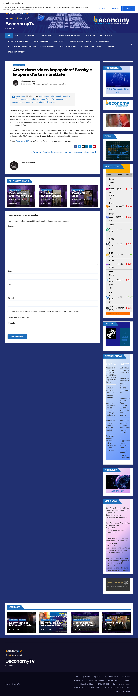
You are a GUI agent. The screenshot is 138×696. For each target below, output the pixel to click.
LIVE (17, 36)
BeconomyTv (19, 23)
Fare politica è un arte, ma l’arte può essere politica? (21, 196)
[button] (131, 44)
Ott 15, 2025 (15, 629)
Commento (12, 226)
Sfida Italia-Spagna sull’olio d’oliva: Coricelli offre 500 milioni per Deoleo (111, 443)
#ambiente (16, 102)
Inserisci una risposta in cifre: (19, 317)
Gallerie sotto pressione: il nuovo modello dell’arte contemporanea (125, 385)
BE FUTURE (90, 36)
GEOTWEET (59, 41)
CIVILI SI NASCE (102, 41)
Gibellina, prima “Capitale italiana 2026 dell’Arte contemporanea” (83, 626)
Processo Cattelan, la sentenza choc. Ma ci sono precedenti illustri (64, 152)
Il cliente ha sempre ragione (22, 47)
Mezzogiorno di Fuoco (80, 41)
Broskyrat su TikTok (23, 141)
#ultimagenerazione (59, 99)
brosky (51, 84)
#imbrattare (36, 99)
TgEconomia (30, 36)
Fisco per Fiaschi (41, 41)
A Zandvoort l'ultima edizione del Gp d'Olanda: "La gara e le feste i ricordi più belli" (117, 560)
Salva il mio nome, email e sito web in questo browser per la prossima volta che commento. (45, 311)
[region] (69, 6)
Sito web (11, 298)
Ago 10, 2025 (111, 629)
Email (10, 284)
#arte (43, 99)
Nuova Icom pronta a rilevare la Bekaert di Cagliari (110, 425)
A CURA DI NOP (117, 491)
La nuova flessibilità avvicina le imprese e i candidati (110, 392)
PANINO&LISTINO (47, 47)
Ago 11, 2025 (48, 629)
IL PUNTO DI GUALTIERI (18, 41)
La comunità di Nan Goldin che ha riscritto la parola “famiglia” (20, 626)
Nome (10, 271)
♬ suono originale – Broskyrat (43, 102)
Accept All (129, 8)
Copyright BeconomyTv (12, 684)
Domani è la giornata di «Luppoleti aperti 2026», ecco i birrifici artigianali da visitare (111, 375)
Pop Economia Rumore (70, 36)
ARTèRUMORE (106, 36)
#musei (48, 99)
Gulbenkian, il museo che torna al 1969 (125, 370)
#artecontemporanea (24, 99)
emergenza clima (60, 84)
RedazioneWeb (29, 81)
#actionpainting (45, 96)
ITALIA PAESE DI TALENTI (92, 47)
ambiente (39, 84)
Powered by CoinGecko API (112, 313)
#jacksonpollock (57, 96)
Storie (111, 47)
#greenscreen (25, 102)
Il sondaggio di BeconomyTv (117, 151)
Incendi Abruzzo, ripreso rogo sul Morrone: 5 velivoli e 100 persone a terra (117, 540)
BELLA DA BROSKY (68, 47)
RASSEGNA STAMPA (16, 52)
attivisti (45, 84)
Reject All (115, 8)
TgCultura (47, 36)
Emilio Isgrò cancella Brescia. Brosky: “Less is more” (51, 197)
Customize (101, 8)
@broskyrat (20, 96)
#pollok (67, 96)
